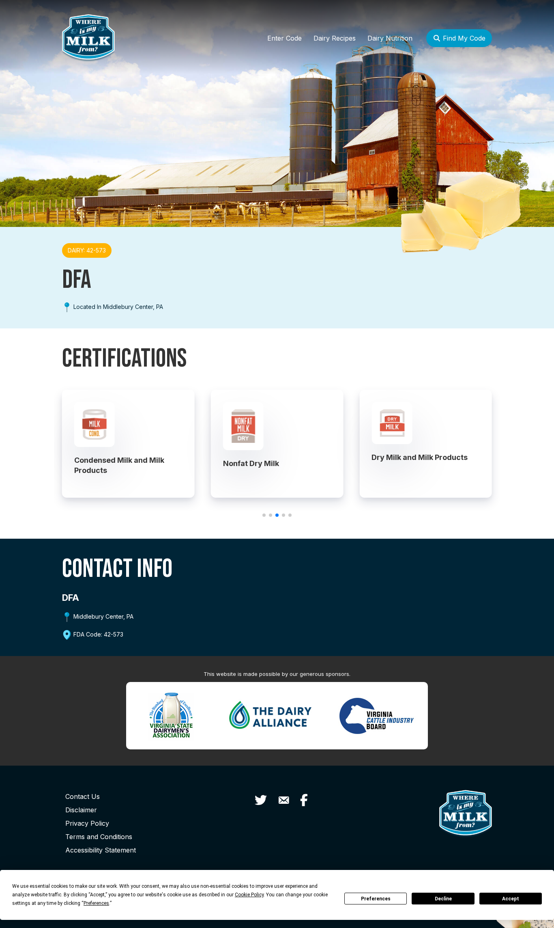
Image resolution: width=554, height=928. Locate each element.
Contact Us (82, 796)
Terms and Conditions (98, 837)
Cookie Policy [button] (249, 895)
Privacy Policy (87, 823)
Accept (510, 899)
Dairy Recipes (335, 38)
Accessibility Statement (100, 850)
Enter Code (284, 38)
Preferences (376, 899)
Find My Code (463, 38)
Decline (443, 899)
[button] (264, 515)
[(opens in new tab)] (171, 714)
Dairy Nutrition (389, 38)
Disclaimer (81, 810)
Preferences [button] (96, 903)
